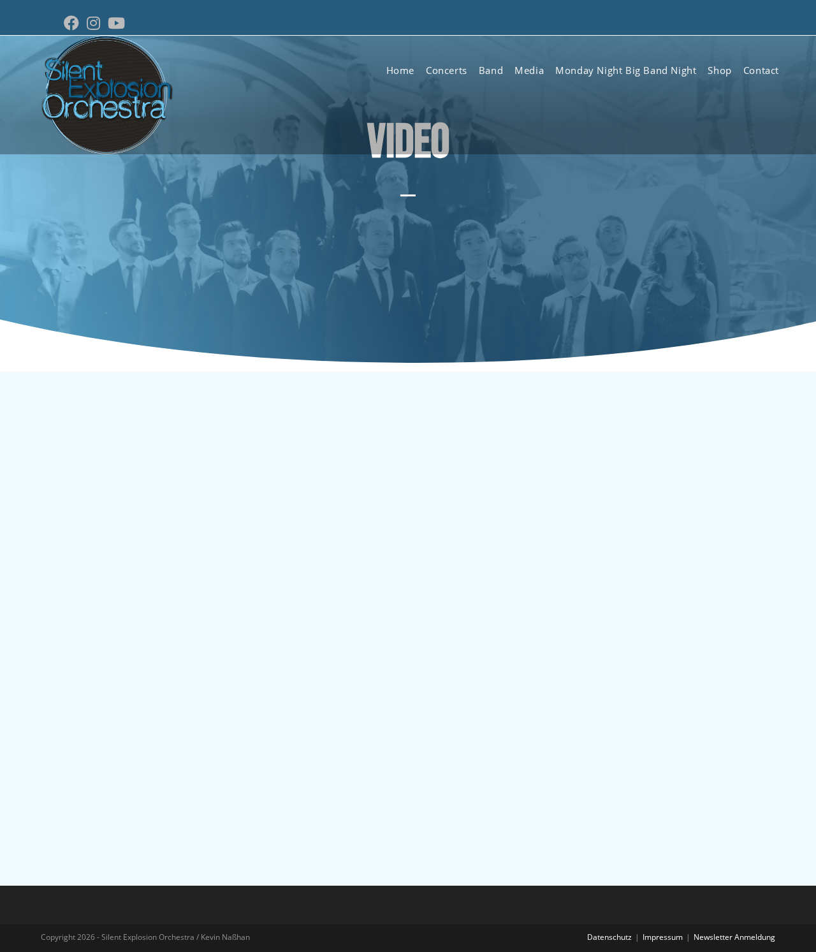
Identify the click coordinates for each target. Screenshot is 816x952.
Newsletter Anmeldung (734, 937)
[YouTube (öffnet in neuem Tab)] (116, 23)
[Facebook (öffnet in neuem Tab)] (73, 23)
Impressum (663, 937)
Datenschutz (609, 937)
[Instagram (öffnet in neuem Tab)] (93, 23)
